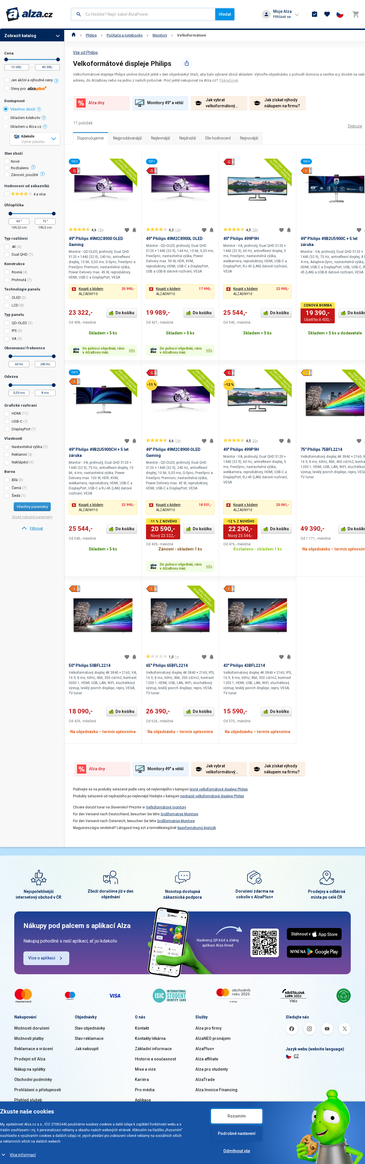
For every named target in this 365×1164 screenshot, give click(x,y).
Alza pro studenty (211, 1069)
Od (6, 59)
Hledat (225, 14)
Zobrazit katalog (20, 35)
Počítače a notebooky (125, 35)
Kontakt (142, 1028)
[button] (103, 291)
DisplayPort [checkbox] (21, 429)
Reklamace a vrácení (33, 1048)
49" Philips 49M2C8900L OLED (174, 238)
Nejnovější (249, 138)
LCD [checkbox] (15, 305)
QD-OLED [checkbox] (19, 323)
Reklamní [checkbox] (19, 454)
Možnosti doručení (31, 1028)
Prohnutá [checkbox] (19, 280)
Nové (15, 162)
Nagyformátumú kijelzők (196, 828)
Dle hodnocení (218, 138)
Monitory (160, 35)
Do (58, 59)
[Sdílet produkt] (186, 63)
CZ (296, 1056)
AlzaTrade (205, 1079)
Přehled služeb (28, 1100)
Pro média (145, 1090)
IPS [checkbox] (14, 330)
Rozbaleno (20, 168)
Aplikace (143, 1100)
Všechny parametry (32, 507)
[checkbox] (32, 81)
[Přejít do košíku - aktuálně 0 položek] (355, 14)
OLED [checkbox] (16, 297)
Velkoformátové (191, 35)
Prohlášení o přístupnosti (37, 1090)
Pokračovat (229, 80)
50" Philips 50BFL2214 (89, 665)
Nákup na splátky (29, 1069)
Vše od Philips (85, 52)
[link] (32, 528)
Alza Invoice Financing (216, 1090)
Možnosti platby (29, 1038)
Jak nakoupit (86, 1048)
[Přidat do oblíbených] (127, 230)
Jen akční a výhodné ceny (32, 80)
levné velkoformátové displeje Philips (219, 789)
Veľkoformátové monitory (166, 807)
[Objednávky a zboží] (314, 14)
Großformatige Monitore (179, 814)
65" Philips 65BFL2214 (167, 665)
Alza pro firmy (208, 1028)
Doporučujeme (90, 138)
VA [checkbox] (14, 338)
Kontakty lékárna (150, 1038)
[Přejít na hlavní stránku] (29, 14)
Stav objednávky (90, 1028)
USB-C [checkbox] (17, 421)
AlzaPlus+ (204, 1048)
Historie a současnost (155, 1059)
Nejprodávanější (127, 138)
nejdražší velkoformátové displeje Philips (212, 796)
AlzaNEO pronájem (213, 1038)
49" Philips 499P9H (241, 238)
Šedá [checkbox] (16, 495)
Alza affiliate (206, 1059)
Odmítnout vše (236, 1151)
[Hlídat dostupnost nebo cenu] (134, 230)
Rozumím (237, 1116)
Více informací (23, 1155)
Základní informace (153, 1048)
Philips (91, 35)
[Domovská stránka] (74, 35)
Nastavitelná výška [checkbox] (27, 447)
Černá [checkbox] (16, 488)
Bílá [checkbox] (15, 480)
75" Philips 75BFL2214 (321, 449)
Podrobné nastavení (237, 1133)
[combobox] (143, 14)
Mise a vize (145, 1069)
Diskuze (355, 126)
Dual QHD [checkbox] (20, 254)
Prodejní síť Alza (29, 1059)
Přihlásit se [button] (282, 17)
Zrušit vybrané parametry (32, 517)
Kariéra (142, 1079)
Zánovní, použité (24, 175)
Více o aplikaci (41, 958)
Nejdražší (187, 138)
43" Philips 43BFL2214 (244, 665)
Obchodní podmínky (33, 1079)
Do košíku (124, 312)
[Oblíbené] (327, 14)
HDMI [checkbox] (16, 413)
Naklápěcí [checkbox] (20, 462)
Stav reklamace (89, 1038)
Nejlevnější (160, 138)
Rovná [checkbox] (17, 272)
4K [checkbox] (14, 247)
